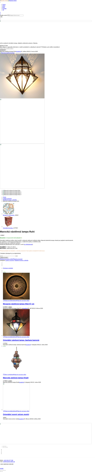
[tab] (49, 268)
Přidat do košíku (4, 257)
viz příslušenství (28, 244)
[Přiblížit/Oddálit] (0, 470)
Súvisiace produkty (8, 268)
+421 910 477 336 (8, 460)
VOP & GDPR (5, 447)
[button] (8, 300)
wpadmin (18, 51)
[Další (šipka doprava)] (2, 471)
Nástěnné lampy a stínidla (10, 199)
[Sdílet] (3, 470)
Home (4, 197)
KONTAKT (4, 446)
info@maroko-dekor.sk (9, 461)
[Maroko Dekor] (12, 0)
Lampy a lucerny (7, 198)
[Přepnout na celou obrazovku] (2, 470)
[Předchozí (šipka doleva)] (0, 471)
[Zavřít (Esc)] (5, 470)
